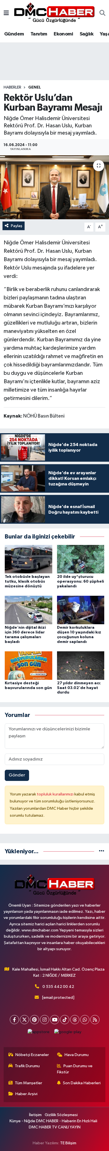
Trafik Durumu (27, 1066)
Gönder (17, 775)
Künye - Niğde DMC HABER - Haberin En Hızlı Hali (53, 1121)
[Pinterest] (34, 1019)
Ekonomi (63, 34)
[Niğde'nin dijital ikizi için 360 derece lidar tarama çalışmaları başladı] (28, 609)
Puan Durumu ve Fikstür (75, 1069)
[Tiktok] (64, 1019)
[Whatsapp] (84, 1019)
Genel (34, 87)
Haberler (12, 87)
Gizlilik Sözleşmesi (61, 1115)
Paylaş (16, 226)
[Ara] (102, 13)
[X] (24, 1019)
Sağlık (86, 34)
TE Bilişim (68, 1143)
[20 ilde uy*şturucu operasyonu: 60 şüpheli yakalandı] (81, 559)
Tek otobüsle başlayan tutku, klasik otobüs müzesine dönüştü (27, 581)
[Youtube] (54, 1019)
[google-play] (68, 1033)
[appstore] (39, 1033)
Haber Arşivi (26, 1094)
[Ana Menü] (6, 13)
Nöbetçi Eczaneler (32, 1055)
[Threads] (74, 1019)
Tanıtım (38, 34)
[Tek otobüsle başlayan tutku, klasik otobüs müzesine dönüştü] (28, 559)
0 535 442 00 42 (58, 987)
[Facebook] (14, 1019)
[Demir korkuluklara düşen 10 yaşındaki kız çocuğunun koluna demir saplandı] (81, 609)
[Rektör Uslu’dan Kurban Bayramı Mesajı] (54, 187)
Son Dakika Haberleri (82, 1083)
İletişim (35, 1115)
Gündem (14, 34)
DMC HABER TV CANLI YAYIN (54, 1127)
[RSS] (94, 1019)
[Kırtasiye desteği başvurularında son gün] (28, 665)
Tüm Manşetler (28, 1083)
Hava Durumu (77, 1055)
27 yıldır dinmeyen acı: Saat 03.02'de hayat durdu (79, 688)
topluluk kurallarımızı (55, 794)
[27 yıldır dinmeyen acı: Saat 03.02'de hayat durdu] (81, 665)
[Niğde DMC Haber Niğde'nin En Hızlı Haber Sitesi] (54, 13)
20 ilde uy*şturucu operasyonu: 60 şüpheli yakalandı (80, 581)
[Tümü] (101, 851)
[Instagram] (44, 1019)
